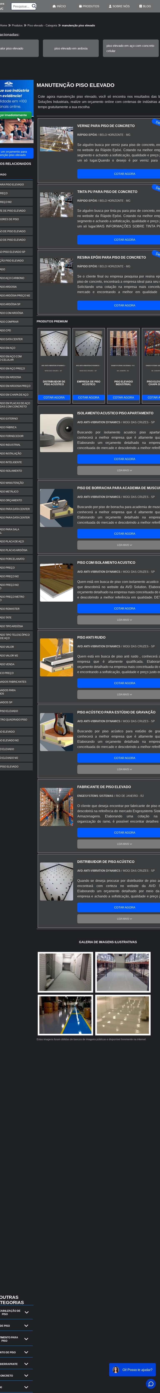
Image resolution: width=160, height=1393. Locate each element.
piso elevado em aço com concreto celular (130, 48)
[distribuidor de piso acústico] (56, 898)
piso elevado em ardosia (71, 48)
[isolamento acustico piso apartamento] (56, 449)
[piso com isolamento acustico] (56, 599)
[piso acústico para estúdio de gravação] (56, 748)
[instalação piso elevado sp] (123, 1015)
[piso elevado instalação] (123, 972)
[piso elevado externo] (65, 972)
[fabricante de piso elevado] (56, 823)
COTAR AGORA (54, 397)
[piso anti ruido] (56, 674)
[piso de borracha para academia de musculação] (56, 524)
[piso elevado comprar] (65, 1015)
